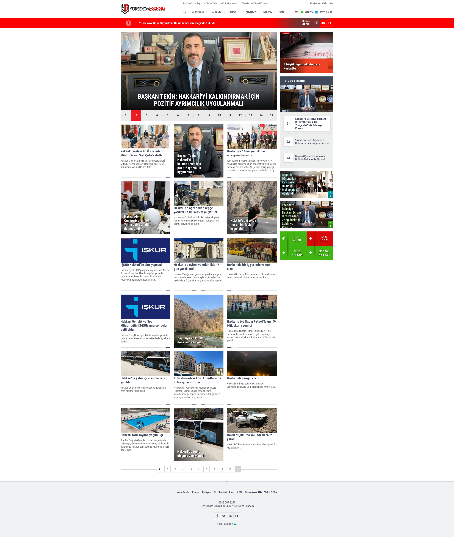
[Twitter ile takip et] (223, 516)
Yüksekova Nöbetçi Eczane (254, 3)
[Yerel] (185, 12)
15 (271, 115)
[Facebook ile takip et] (217, 516)
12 (240, 115)
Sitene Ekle (211, 3)
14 (261, 115)
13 (250, 115)
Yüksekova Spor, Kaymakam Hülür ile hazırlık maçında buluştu (177, 23)
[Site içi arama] (329, 23)
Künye (195, 492)
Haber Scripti (224, 523)
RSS (239, 492)
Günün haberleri (229, 3)
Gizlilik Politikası (224, 492)
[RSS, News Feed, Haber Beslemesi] (230, 516)
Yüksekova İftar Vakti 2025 (261, 492)
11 (229, 115)
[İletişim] (323, 23)
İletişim (206, 492)
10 (219, 115)
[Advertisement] (103, 85)
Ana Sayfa (188, 3)
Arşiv (199, 3)
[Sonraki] (238, 469)
